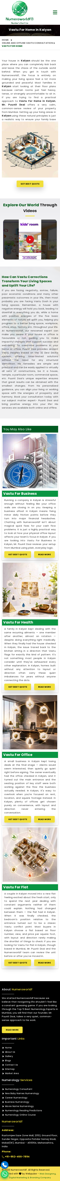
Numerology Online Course (20, 1114)
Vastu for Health (18, 622)
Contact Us (11, 1064)
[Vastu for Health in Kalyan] (30, 590)
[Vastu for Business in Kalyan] (30, 461)
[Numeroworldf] (18, 12)
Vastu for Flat (15, 887)
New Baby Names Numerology (21, 1093)
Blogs (7, 1060)
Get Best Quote (30, 183)
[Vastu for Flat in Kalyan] (30, 854)
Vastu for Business (20, 493)
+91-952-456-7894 (17, 1156)
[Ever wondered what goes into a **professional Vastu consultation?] (30, 239)
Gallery (8, 1056)
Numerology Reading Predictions (23, 1110)
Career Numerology (15, 1097)
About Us (9, 1051)
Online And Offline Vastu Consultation (27, 42)
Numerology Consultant (18, 1089)
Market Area (11, 1073)
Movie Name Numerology (19, 1106)
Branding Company (40, 1177)
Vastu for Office (17, 754)
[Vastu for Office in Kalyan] (30, 722)
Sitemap (9, 1069)
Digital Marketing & (19, 1177)
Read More (44, 554)
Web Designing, (48, 1173)
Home (5, 39)
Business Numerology (16, 1101)
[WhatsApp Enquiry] (4, 1174)
